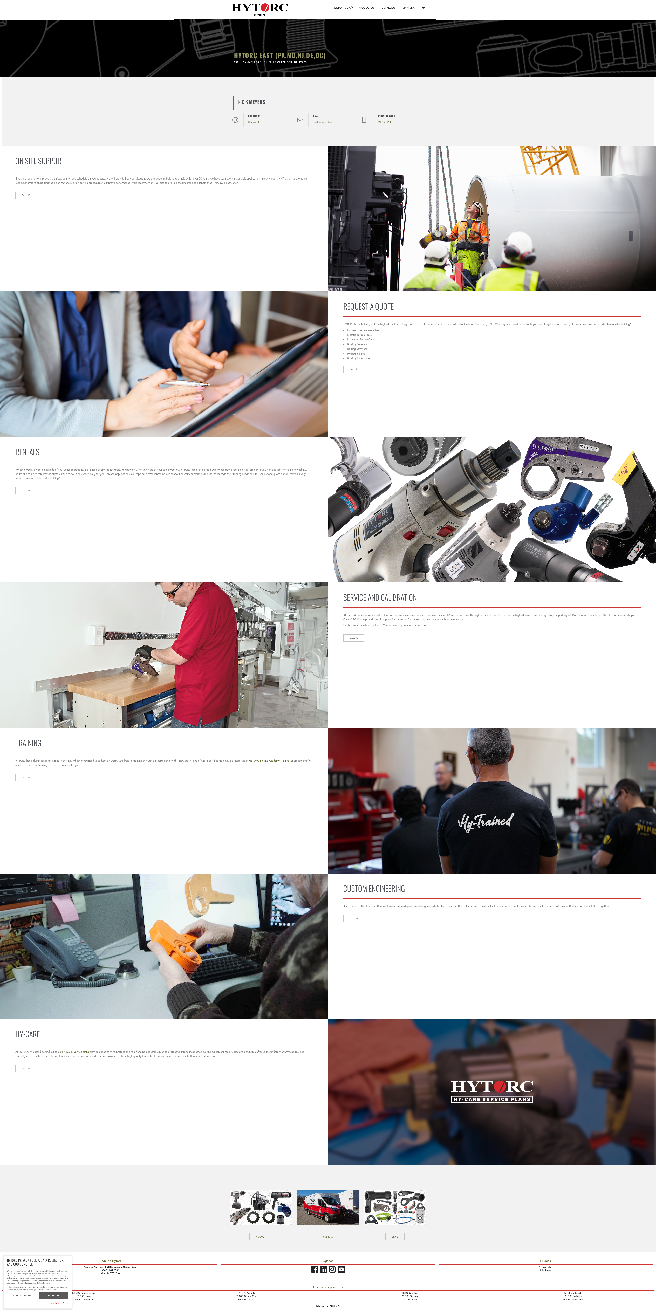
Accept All (53, 1295)
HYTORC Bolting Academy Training (269, 760)
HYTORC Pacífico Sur (83, 1299)
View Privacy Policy (59, 1303)
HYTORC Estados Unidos (83, 1293)
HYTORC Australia (246, 1293)
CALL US (26, 195)
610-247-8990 (384, 122)
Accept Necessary (21, 1295)
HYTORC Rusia (409, 1299)
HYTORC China (409, 1293)
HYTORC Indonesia (572, 1293)
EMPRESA (409, 7)
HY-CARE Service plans (75, 1051)
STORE (395, 1236)
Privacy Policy (545, 1267)
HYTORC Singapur (409, 1296)
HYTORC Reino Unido (572, 1299)
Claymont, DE (254, 122)
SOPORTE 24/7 (343, 7)
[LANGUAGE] (423, 8)
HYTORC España (246, 1299)
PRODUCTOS (366, 7)
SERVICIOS (388, 7)
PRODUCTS (261, 1236)
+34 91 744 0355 (110, 1270)
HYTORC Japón (83, 1296)
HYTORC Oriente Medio (246, 1296)
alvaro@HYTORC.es (110, 1273)
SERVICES (328, 1236)
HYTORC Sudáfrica (573, 1296)
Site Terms (545, 1270)
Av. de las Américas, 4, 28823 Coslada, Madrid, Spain (110, 1267)
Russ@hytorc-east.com (323, 122)
